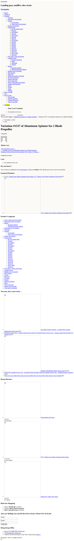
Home (6, 13)
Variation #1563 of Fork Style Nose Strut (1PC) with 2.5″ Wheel (20, 152)
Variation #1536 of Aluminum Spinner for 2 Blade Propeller (19, 150)
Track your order (13, 102)
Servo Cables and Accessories (16, 82)
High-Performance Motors (15, 226)
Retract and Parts (13, 79)
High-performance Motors (19, 69)
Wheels (14, 64)
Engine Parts (11, 27)
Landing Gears (12, 58)
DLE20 (14, 30)
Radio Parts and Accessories (16, 76)
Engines (6, 231)
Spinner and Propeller (14, 84)
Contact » (38, 534)
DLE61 (14, 43)
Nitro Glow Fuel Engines (19, 24)
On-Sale (10, 17)
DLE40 (14, 37)
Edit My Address (13, 98)
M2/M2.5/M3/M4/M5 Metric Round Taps (52, 371)
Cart (5, 94)
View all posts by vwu (8, 148)
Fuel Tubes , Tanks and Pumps (13, 268)
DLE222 (14, 55)
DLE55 (14, 39)
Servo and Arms (12, 81)
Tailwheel (14, 63)
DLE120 (14, 50)
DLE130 (10, 262)
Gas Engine (11, 233)
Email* (3, 520)
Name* (3, 517)
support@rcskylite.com (14, 533)
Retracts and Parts (17, 60)
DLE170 (14, 51)
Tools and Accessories (10, 288)
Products (6, 16)
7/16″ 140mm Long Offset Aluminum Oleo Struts (54, 213)
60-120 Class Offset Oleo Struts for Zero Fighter (47, 376)
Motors (10, 66)
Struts (13, 61)
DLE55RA (15, 40)
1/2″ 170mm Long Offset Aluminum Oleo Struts (47, 176)
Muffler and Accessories (15, 71)
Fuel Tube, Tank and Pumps (16, 56)
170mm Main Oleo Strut (47, 417)
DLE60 (14, 42)
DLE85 (14, 47)
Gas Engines (15, 22)
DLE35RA (15, 35)
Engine (10, 21)
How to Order (8, 92)
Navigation (5, 9)
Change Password (13, 100)
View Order (11, 97)
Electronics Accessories (14, 19)
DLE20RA (15, 32)
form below (24, 169)
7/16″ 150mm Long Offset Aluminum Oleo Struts (54, 457)
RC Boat (6, 278)
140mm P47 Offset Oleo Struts (49, 496)
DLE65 (14, 45)
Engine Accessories (13, 26)
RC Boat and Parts (13, 77)
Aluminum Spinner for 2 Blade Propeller (25, 117)
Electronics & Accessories (11, 228)
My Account (7, 95)
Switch (10, 87)
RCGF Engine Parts (17, 29)
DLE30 (14, 34)
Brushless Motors (16, 68)
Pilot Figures (11, 73)
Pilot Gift (10, 74)
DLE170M (15, 53)
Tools (9, 89)
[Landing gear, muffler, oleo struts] (4, 1)
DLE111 (14, 48)
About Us (7, 14)
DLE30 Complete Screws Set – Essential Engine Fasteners (56, 372)
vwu (5, 121)
